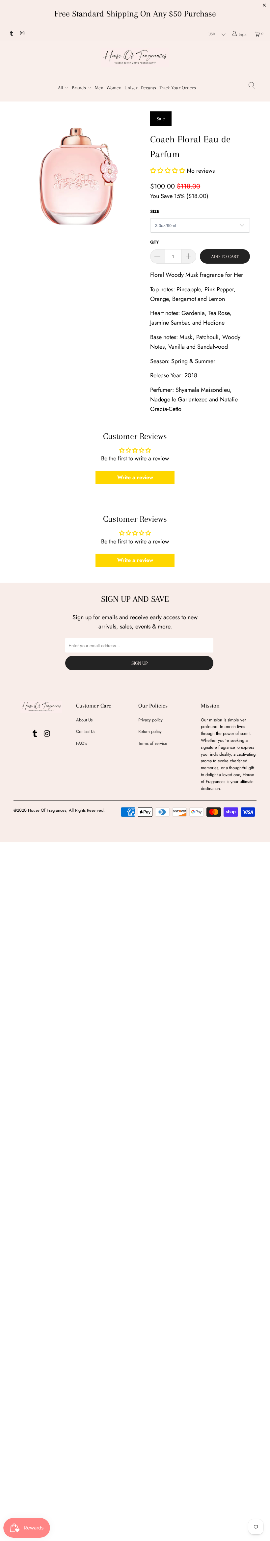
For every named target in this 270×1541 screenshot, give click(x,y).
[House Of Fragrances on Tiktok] (11, 34)
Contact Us (85, 731)
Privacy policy (150, 720)
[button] (167, 170)
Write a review (135, 477)
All (61, 87)
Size (154, 211)
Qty (154, 242)
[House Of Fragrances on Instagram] (21, 34)
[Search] (252, 87)
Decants (148, 87)
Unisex (131, 87)
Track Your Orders (177, 87)
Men (99, 87)
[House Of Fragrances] (135, 57)
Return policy (150, 731)
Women (114, 87)
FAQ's (81, 743)
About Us (84, 720)
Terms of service (152, 743)
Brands (79, 87)
